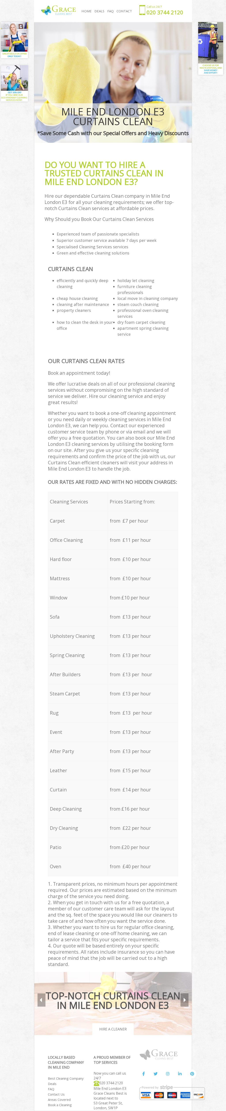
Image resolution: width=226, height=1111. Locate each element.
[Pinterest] (192, 1074)
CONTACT (124, 11)
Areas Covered (59, 1099)
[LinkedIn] (179, 1074)
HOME (86, 11)
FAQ (51, 1089)
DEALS (99, 11)
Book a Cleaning (60, 1105)
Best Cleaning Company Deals (66, 1081)
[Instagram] (167, 1074)
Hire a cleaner (113, 1029)
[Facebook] (143, 1074)
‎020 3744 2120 (111, 1083)
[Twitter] (155, 1074)
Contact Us (56, 1094)
